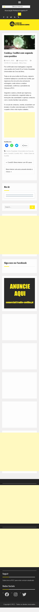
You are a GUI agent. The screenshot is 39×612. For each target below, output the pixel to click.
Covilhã (16, 153)
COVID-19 (7, 63)
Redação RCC (23, 60)
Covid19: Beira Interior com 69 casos (20, 162)
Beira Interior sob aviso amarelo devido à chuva (19, 170)
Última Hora (22, 63)
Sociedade (14, 63)
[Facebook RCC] (3, 17)
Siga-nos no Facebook (15, 262)
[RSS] (14, 17)
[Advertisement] (19, 125)
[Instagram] (7, 17)
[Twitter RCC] (11, 17)
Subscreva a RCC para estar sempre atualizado (18, 580)
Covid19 (10, 153)
